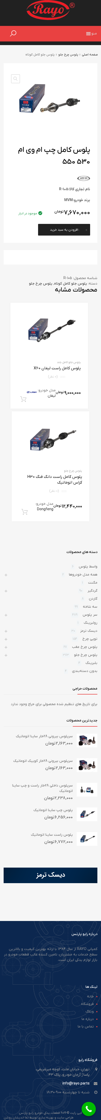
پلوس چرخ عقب (84, 646)
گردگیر (92, 590)
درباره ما (88, 1019)
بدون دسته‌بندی (84, 671)
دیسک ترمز (88, 630)
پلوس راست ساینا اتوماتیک (52, 834)
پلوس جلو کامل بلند (69, 362)
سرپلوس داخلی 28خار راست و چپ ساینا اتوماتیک (42, 788)
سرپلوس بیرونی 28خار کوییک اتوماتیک (43, 761)
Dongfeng (45, 509)
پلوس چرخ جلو (68, 55)
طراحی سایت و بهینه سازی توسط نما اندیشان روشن (39, 1118)
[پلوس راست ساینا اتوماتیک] (87, 844)
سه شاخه (90, 606)
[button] (94, 33)
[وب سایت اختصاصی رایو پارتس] (50, 19)
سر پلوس (90, 614)
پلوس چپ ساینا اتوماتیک (53, 810)
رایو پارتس (26, 1113)
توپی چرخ (89, 638)
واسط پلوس (88, 566)
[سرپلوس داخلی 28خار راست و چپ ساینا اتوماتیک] (87, 795)
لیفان (52, 395)
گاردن (93, 598)
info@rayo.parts (76, 1083)
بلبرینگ (91, 663)
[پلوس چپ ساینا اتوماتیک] (87, 820)
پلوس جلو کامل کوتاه (70, 283)
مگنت (92, 582)
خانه (90, 996)
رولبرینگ (90, 622)
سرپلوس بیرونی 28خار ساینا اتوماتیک (44, 736)
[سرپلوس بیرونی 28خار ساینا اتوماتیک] (87, 746)
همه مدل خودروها (83, 574)
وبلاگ (89, 1011)
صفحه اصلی (90, 55)
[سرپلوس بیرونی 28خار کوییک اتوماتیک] (87, 771)
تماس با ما (86, 1026)
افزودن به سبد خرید (64, 230)
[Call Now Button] (89, 1109)
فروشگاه (87, 1004)
